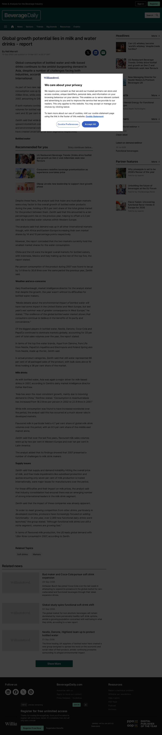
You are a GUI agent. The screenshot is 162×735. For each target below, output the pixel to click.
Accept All (90, 124)
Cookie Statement (95, 116)
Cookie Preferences (68, 124)
